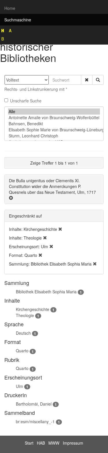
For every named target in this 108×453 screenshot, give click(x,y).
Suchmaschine (17, 20)
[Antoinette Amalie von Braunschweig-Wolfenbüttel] (54, 118)
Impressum (73, 443)
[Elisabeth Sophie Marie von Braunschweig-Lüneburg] (54, 130)
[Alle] (54, 111)
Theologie (25, 315)
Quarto (22, 350)
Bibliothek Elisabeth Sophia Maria (46, 291)
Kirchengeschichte (32, 309)
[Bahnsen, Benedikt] (54, 124)
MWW (53, 443)
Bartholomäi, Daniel (34, 404)
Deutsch (23, 333)
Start (29, 443)
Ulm (19, 386)
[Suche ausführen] (98, 80)
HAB (41, 443)
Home (9, 8)
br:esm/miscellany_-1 (35, 421)
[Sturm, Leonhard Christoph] (54, 136)
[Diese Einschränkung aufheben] (60, 229)
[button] (86, 80)
